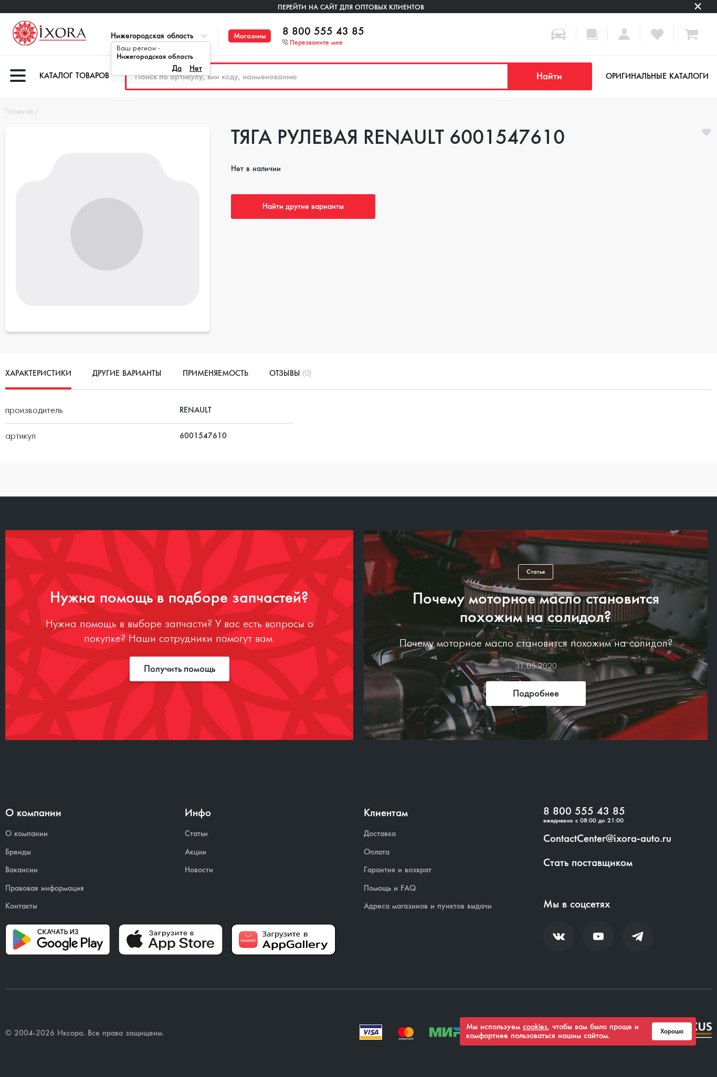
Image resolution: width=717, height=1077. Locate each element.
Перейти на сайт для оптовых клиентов (351, 7)
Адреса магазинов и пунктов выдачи (428, 906)
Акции (195, 852)
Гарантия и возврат (397, 869)
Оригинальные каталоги (657, 76)
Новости (199, 869)
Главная (19, 111)
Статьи (196, 833)
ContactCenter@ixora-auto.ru (607, 839)
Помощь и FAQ (390, 888)
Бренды (18, 852)
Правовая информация (44, 888)
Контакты (21, 906)
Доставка (380, 833)
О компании (26, 833)
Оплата (376, 852)
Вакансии (21, 869)
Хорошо (671, 1031)
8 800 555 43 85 (323, 31)
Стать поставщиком (587, 863)
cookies (535, 1026)
